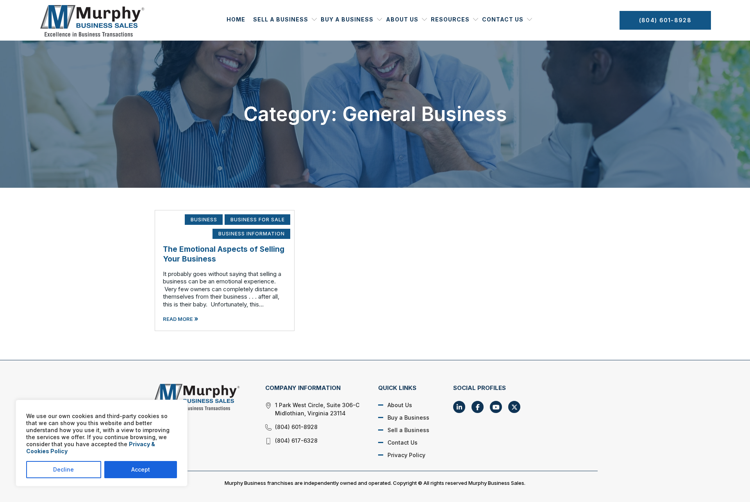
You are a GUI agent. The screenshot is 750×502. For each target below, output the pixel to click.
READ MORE (180, 319)
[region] (102, 443)
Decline (63, 469)
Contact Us (502, 19)
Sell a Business (280, 19)
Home (236, 19)
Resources (450, 19)
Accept (140, 469)
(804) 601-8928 (665, 20)
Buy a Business (347, 19)
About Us (402, 19)
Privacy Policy (406, 455)
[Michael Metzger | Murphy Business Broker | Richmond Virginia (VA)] (200, 396)
